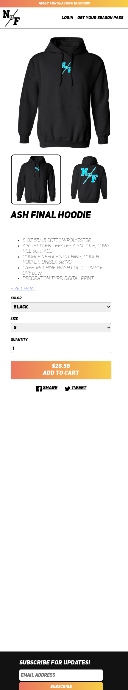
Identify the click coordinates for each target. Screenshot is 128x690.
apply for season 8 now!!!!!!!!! (64, 3)
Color (16, 298)
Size (14, 319)
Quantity (19, 340)
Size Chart (23, 289)
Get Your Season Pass (100, 18)
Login (67, 18)
